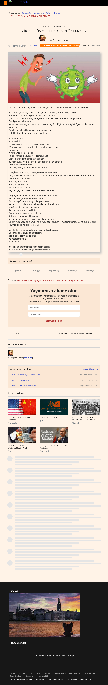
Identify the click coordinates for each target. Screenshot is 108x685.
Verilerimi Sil (42, 676)
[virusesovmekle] (54, 77)
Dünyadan (13, 423)
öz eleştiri (71, 280)
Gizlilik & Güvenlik (18, 673)
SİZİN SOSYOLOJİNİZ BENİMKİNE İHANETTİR (76, 333)
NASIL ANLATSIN (48, 417)
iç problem (24, 280)
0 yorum (96, 45)
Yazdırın (34, 45)
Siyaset (75, 423)
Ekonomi (44, 451)
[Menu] (5, 3)
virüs (80, 280)
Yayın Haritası (15, 676)
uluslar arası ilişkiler (54, 280)
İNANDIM (18, 333)
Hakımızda (35, 673)
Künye (47, 673)
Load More (54, 577)
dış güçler (36, 280)
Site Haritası (89, 673)
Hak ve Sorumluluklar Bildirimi (67, 673)
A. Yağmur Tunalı (58, 40)
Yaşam (86, 46)
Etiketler (29, 676)
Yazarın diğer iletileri (90, 369)
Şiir (41, 420)
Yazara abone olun (54, 321)
